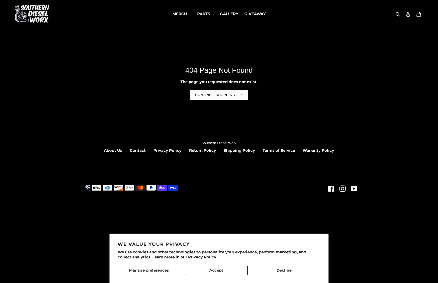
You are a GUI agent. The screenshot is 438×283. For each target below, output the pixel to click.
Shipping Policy (239, 150)
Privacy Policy (167, 150)
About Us (113, 150)
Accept (216, 270)
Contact (138, 150)
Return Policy (202, 150)
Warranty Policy (318, 150)
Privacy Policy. (202, 257)
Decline (284, 270)
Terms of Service (279, 150)
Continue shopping (215, 95)
